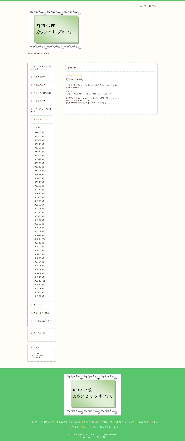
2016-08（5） (39, 292)
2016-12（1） (39, 277)
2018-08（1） (39, 216)
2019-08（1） (39, 197)
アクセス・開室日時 (42, 93)
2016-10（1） (39, 285)
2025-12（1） (39, 144)
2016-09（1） (39, 288)
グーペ (93, 437)
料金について (39, 101)
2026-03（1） (39, 136)
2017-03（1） (39, 266)
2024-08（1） (39, 155)
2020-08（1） (39, 186)
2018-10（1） (39, 212)
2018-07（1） (39, 220)
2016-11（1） (39, 281)
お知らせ (37, 127)
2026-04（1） (39, 133)
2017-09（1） (39, 247)
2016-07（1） (39, 296)
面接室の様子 (39, 85)
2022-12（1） (39, 167)
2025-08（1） (39, 148)
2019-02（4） (39, 205)
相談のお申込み (40, 119)
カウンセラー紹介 (41, 313)
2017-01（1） (39, 273)
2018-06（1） (39, 224)
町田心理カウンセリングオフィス (87, 435)
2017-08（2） (39, 250)
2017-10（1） (39, 243)
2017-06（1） (39, 254)
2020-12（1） (39, 182)
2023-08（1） (39, 163)
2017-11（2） (39, 239)
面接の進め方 (39, 77)
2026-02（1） (39, 140)
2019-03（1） (39, 201)
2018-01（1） (39, 231)
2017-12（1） (39, 235)
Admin (99, 437)
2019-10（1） (39, 193)
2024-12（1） (39, 152)
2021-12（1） (39, 174)
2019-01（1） (39, 209)
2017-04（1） (39, 262)
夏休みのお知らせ (74, 79)
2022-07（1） (39, 171)
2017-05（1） (39, 258)
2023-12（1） (39, 159)
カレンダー (38, 305)
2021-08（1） (39, 178)
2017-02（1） (39, 269)
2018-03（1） (39, 228)
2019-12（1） (39, 190)
